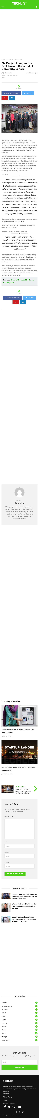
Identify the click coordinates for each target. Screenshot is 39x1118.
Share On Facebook (12, 93)
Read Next (21, 787)
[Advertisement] (19, 33)
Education (5, 1009)
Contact (5, 1100)
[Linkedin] (19, 1107)
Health (4, 1020)
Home (4, 60)
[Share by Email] (12, 98)
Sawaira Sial (8, 73)
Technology (17, 60)
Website (7, 862)
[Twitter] (9, 1107)
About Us (6, 1093)
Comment (8, 816)
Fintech (4, 1013)
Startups (4, 1037)
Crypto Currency (7, 1006)
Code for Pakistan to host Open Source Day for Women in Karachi (23, 791)
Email (7, 852)
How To (4, 1023)
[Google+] (14, 1107)
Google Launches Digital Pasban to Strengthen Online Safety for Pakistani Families (24, 896)
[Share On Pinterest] (5, 98)
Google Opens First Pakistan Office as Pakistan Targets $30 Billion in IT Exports (24, 919)
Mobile (4, 1030)
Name (7, 842)
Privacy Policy (7, 1097)
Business (4, 1003)
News (10, 60)
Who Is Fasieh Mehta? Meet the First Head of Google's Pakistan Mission (24, 906)
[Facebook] (5, 1107)
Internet (4, 1026)
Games (4, 1016)
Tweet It (29, 93)
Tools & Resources (9, 1104)
